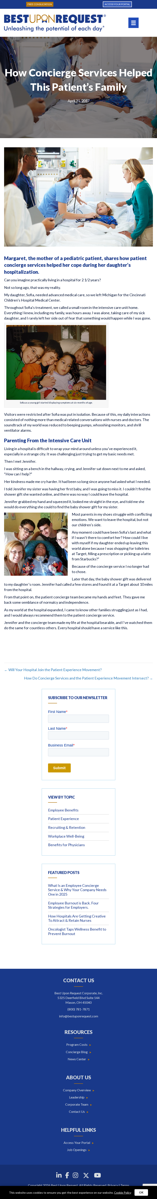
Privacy (113, 1185)
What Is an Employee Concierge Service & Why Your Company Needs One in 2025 (77, 889)
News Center (77, 1059)
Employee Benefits (63, 810)
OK (141, 1192)
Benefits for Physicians (66, 845)
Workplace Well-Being (66, 836)
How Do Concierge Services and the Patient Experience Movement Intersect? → (88, 678)
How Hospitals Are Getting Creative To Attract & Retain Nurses (77, 918)
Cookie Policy (122, 1192)
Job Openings (76, 1150)
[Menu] (133, 23)
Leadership (76, 1097)
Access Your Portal (77, 1142)
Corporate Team (76, 1104)
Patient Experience (63, 818)
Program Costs (76, 1044)
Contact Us (77, 1111)
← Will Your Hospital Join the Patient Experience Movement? (53, 669)
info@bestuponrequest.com (78, 1016)
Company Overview (77, 1090)
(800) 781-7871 (78, 1009)
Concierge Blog (77, 1052)
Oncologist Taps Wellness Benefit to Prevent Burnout (77, 931)
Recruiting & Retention (66, 827)
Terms (124, 1185)
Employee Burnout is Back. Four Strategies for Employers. (73, 905)
